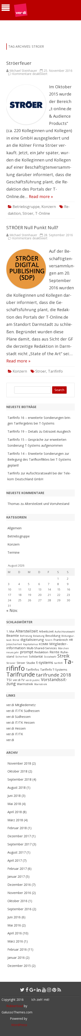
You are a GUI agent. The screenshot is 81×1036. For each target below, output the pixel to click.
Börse (16, 640)
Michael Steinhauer (23, 70)
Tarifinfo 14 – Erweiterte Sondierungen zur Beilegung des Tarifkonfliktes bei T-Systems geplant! (39, 459)
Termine (13, 552)
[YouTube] (44, 990)
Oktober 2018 (17, 771)
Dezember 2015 (19, 966)
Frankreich (61, 640)
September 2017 (19, 844)
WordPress (19, 1025)
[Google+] (32, 990)
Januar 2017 (16, 876)
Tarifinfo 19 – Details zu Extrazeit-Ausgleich (39, 431)
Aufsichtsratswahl (65, 631)
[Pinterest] (54, 990)
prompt (26, 651)
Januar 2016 (16, 957)
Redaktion (41, 652)
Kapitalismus (30, 644)
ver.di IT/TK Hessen (20, 722)
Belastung (38, 635)
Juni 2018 (14, 795)
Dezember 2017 (19, 836)
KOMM (43, 644)
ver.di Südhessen (18, 716)
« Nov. (12, 610)
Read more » (41, 196)
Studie (30, 663)
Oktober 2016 (17, 901)
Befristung (26, 635)
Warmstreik (25, 684)
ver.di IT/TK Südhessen (23, 711)
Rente (54, 652)
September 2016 (19, 909)
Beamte (12, 635)
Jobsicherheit (14, 644)
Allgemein (14, 528)
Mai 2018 (14, 804)
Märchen (63, 648)
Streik (63, 656)
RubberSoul (14, 1006)
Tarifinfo (55, 371)
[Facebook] (27, 990)
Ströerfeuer (19, 63)
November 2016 (19, 893)
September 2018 (19, 779)
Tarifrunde (20, 674)
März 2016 (15, 941)
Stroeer (11, 663)
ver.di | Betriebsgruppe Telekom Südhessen (38, 26)
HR (71, 640)
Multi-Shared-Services (42, 648)
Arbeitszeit (46, 631)
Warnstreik (40, 684)
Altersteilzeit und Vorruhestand (47, 504)
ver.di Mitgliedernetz (21, 705)
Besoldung (52, 636)
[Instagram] (49, 990)
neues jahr (12, 652)
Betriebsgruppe (26, 206)
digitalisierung (32, 639)
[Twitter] (22, 990)
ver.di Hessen (16, 728)
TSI (9, 679)
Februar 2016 (17, 949)
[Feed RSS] (59, 990)
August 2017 (16, 852)
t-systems (44, 662)
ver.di (10, 740)
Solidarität (36, 656)
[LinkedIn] (39, 990)
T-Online (42, 213)
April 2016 (14, 933)
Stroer (27, 213)
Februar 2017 (17, 868)
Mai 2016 (14, 925)
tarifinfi (58, 663)
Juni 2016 (14, 917)
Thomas (13, 504)
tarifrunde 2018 (53, 675)
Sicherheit (21, 656)
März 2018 (15, 820)
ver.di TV (19, 680)
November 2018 (19, 763)
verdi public (33, 680)
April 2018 (14, 812)
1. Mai (10, 631)
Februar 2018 (17, 828)
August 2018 (16, 787)
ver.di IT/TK (14, 734)
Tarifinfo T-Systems (53, 669)
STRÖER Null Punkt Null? (32, 227)
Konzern (48, 206)
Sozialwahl (50, 656)
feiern (48, 640)
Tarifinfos (32, 669)
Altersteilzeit (27, 631)
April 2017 (14, 860)
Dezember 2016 (19, 884)
